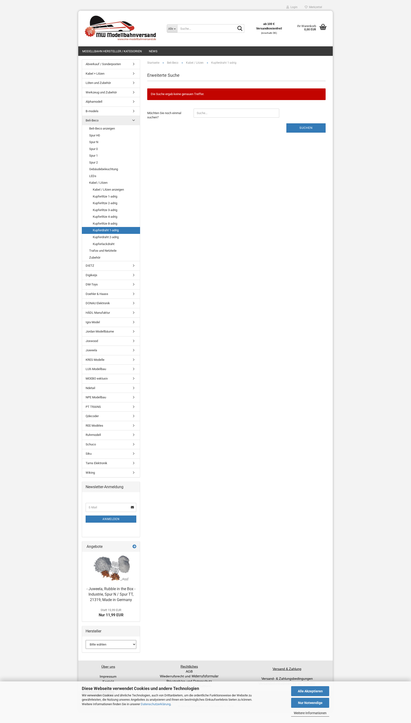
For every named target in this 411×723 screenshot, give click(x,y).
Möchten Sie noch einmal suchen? (164, 115)
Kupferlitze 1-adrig (105, 196)
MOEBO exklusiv (97, 378)
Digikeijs (91, 275)
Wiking (90, 472)
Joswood (92, 341)
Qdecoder (92, 416)
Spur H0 (94, 135)
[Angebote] (134, 546)
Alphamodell (94, 101)
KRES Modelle (95, 360)
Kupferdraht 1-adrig (106, 230)
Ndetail (90, 388)
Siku (89, 453)
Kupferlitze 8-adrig (105, 223)
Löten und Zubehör (98, 83)
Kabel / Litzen (98, 182)
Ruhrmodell (93, 435)
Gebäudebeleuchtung (103, 169)
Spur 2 (93, 162)
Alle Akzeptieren (310, 691)
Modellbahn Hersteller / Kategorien (112, 51)
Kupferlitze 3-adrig (105, 210)
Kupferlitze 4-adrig (105, 216)
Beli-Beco (92, 120)
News (153, 51)
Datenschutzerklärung (156, 704)
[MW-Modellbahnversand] (121, 28)
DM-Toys (92, 284)
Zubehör (94, 257)
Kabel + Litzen (95, 73)
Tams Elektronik (96, 463)
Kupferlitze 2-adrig (105, 203)
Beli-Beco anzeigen (102, 128)
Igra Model (93, 322)
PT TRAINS (93, 407)
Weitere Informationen (310, 713)
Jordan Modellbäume (100, 331)
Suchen (306, 128)
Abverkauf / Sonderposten (103, 64)
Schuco (91, 444)
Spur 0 (93, 149)
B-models (92, 111)
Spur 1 (93, 155)
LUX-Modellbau (96, 369)
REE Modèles (94, 425)
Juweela (91, 350)
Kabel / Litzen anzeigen (108, 189)
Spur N (93, 142)
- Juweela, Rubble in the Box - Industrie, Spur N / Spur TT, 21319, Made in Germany (111, 594)
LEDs (92, 176)
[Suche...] (239, 28)
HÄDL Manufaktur (98, 312)
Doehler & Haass (97, 294)
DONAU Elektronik (98, 303)
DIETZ (90, 265)
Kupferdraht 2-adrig (106, 237)
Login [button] (293, 7)
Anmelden (111, 519)
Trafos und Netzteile (103, 250)
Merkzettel (315, 7)
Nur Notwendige (310, 703)
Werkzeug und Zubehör (101, 92)
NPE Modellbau (96, 397)
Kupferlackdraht (103, 244)
